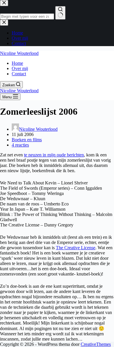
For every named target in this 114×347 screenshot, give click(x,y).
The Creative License (75, 247)
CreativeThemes (96, 344)
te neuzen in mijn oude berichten (54, 154)
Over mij (20, 68)
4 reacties (20, 144)
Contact (19, 73)
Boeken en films (27, 139)
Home (17, 63)
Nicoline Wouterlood (19, 53)
